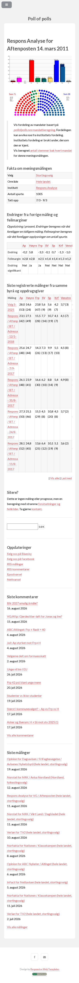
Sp (53, 245)
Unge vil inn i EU (17, 669)
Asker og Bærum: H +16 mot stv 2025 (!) (32, 722)
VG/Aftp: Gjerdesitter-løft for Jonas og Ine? (34, 616)
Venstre (70, 245)
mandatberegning (34, 130)
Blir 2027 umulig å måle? (22, 603)
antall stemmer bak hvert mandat (51, 150)
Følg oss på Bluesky (19, 553)
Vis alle (54, 478)
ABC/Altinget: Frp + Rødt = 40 (26, 629)
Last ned (66, 478)
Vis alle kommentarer (20, 735)
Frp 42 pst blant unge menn (24, 682)
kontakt (36, 509)
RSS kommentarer (18, 569)
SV (47, 245)
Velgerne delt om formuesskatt (26, 656)
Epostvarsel (14, 574)
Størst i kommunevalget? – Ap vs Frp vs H (33, 709)
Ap (24, 245)
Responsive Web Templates (44, 969)
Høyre (33, 245)
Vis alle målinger (17, 927)
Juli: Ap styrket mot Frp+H (24, 642)
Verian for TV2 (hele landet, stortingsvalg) (33, 832)
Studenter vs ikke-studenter (24, 695)
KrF (61, 245)
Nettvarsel (14, 579)
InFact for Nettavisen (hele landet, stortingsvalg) (37, 882)
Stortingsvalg (44, 175)
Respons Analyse (46, 187)
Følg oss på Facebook (20, 559)
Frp (40, 245)
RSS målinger (15, 564)
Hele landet (43, 181)
